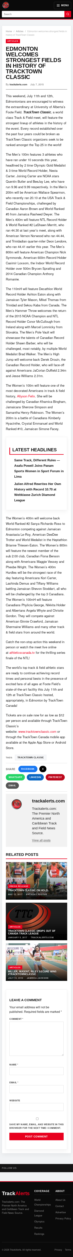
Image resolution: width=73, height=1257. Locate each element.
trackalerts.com (18, 84)
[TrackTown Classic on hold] (36, 881)
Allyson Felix (26, 396)
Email (12, 785)
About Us (60, 1200)
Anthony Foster (36, 894)
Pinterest (55, 777)
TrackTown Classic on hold (28, 890)
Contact (59, 1206)
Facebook (28, 769)
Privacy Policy (63, 1218)
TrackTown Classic (30, 757)
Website (14, 1100)
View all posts (41, 840)
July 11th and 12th (40, 95)
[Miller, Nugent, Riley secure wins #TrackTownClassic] (36, 962)
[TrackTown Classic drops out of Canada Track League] (36, 921)
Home (9, 31)
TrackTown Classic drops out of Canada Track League (31, 932)
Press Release (19, 886)
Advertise (60, 1212)
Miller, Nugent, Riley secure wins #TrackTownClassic (32, 972)
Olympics (39, 1221)
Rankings (39, 1234)
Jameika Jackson (38, 978)
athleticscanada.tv (22, 652)
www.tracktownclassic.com (37, 731)
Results (38, 1227)
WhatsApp (15, 777)
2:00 (15, 556)
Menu (65, 5)
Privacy (58, 1249)
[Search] (67, 14)
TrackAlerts (15, 1249)
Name (13, 1064)
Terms (68, 1249)
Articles (19, 31)
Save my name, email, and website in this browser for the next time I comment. (36, 1126)
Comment (16, 1019)
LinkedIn (35, 777)
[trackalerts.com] (19, 804)
